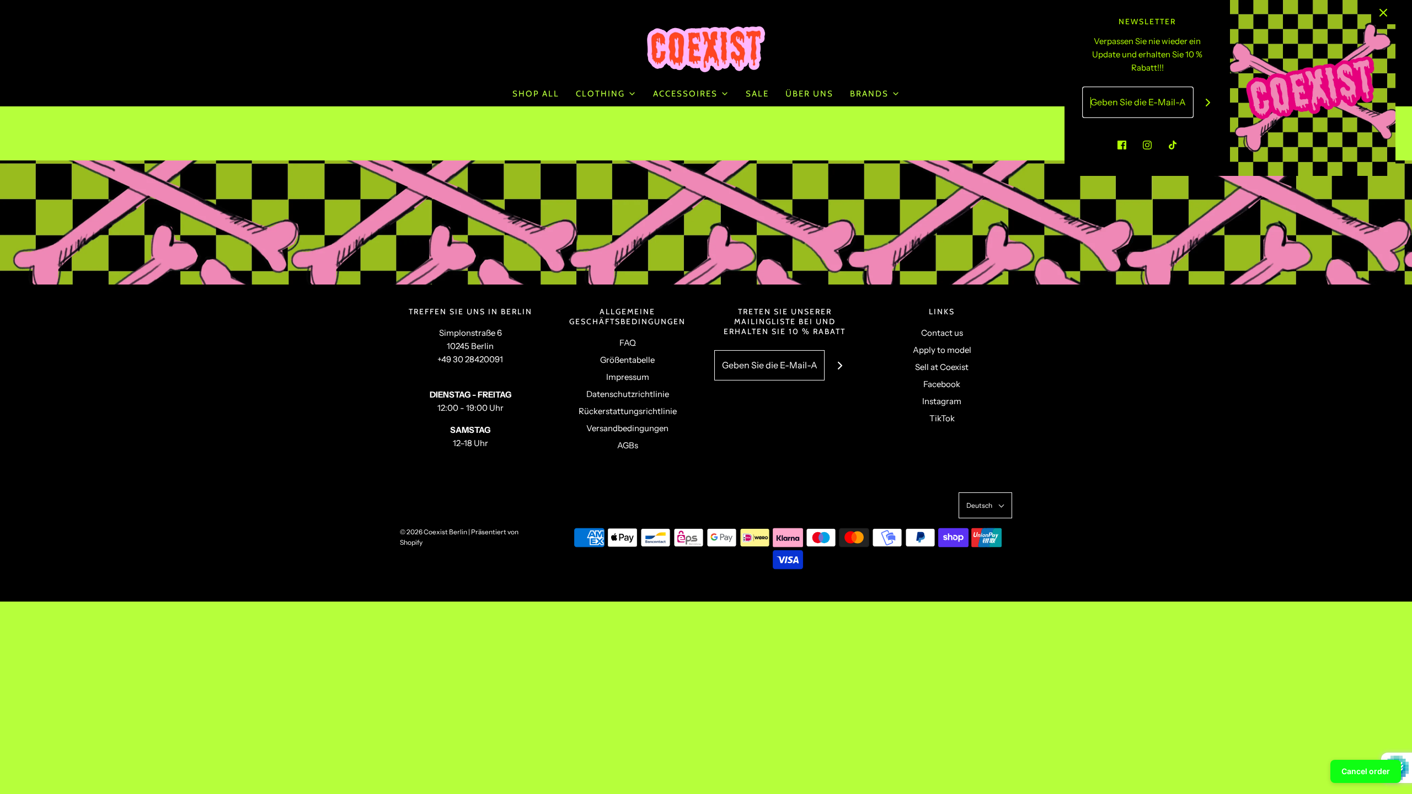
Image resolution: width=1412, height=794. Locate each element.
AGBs (627, 445)
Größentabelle (627, 360)
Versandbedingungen (627, 428)
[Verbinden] (840, 365)
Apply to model (942, 350)
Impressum (627, 377)
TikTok (942, 418)
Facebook (941, 384)
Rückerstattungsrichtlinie (628, 411)
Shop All (535, 94)
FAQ (627, 342)
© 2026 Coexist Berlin (433, 532)
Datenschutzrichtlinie (627, 394)
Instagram (941, 401)
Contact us (942, 333)
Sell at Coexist (942, 367)
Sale (757, 94)
